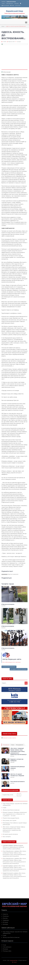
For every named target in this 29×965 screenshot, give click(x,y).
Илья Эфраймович (8, 851)
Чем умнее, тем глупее (9, 820)
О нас (3, 3)
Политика (5, 916)
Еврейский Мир (14, 11)
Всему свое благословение (11, 810)
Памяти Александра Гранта (11, 818)
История (5, 922)
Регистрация (6, 5)
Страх (4, 807)
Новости (5, 914)
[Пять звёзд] (6, 574)
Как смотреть (7, 836)
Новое (12, 744)
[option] (17, 1)
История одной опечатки (10, 834)
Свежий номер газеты (9, 733)
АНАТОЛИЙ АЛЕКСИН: (9, 666)
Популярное (6, 744)
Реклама (16, 3)
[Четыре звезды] (5, 574)
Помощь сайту (7, 951)
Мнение (5, 918)
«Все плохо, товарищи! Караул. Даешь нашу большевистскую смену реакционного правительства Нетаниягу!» (18, 751)
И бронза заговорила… (8, 604)
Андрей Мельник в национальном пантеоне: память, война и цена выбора (14, 847)
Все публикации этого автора (11, 662)
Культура (19, 41)
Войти (12, 5)
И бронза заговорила (7, 626)
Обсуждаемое (19, 744)
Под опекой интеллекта (17, 781)
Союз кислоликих (11, 1)
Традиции (6, 920)
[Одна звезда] (2, 574)
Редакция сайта (11, 41)
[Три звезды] (4, 574)
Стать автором (9, 3)
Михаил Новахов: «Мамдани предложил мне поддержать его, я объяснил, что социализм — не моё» (15, 814)
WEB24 (15, 962)
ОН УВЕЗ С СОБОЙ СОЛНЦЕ (18, 669)
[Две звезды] (3, 574)
